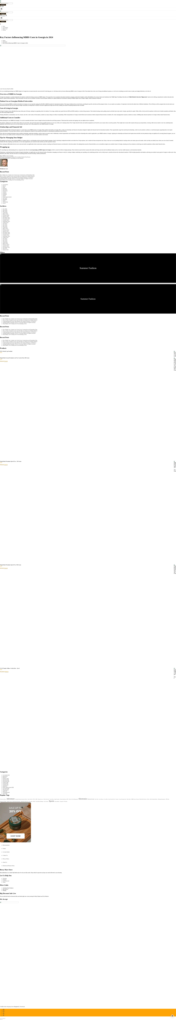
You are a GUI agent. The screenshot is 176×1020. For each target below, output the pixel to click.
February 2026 (6, 215)
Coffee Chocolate (46, 799)
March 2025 (5, 228)
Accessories (5, 27)
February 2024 (6, 244)
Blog (4, 187)
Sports (4, 200)
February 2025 (6, 230)
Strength (61, 801)
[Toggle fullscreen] (1, 1018)
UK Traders (65, 801)
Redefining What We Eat (25, 801)
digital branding (56, 799)
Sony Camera (46, 801)
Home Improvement (7, 197)
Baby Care (5, 28)
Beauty (4, 30)
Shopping (5, 199)
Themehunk (22, 1006)
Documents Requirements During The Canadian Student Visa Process (15, 157)
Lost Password (6, 881)
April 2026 (5, 212)
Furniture (5, 194)
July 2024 (5, 238)
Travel (4, 203)
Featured (5, 193)
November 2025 (6, 218)
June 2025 (5, 225)
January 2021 (6, 249)
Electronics (5, 190)
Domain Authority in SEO (64, 799)
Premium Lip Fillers (3, 801)
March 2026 (5, 214)
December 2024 (6, 232)
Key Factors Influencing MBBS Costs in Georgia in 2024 (26, 37)
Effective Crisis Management (73, 799)
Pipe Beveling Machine (153, 799)
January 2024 (6, 246)
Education (5, 88)
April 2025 (5, 227)
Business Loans (40, 799)
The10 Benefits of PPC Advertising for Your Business (11, 158)
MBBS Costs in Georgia (7, 155)
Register (4, 879)
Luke (1, 88)
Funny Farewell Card (111, 799)
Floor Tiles (96, 799)
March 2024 (5, 243)
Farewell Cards (91, 799)
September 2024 (6, 236)
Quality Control (9, 801)
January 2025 (6, 231)
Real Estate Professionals (16, 801)
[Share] (3, 1018)
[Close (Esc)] (4, 1018)
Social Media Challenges (39, 801)
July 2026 (5, 209)
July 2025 (5, 223)
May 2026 (5, 211)
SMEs (34, 801)
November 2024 (6, 233)
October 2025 (6, 220)
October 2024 (6, 235)
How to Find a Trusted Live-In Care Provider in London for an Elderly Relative (17, 176)
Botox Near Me (30, 799)
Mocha (148, 799)
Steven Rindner (57, 801)
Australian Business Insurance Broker (21, 799)
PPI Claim (167, 799)
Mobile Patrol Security (143, 799)
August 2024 (5, 237)
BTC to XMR (35, 799)
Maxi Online (129, 799)
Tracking (5, 878)
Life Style (5, 198)
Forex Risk (106, 799)
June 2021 (5, 248)
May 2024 (5, 241)
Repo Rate (31, 801)
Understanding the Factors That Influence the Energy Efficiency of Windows (16, 177)
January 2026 (6, 216)
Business (5, 188)
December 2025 (6, 217)
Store (4, 26)
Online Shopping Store (9, 1006)
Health (4, 195)
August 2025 (5, 222)
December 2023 (6, 247)
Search (3, 4)
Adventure (11, 799)
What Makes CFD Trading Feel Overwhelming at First (12, 179)
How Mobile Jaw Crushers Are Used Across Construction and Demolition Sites (17, 175)
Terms (4, 882)
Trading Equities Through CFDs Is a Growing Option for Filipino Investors (16, 178)
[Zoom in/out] (0, 1018)
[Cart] (88, 9)
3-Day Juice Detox (3, 799)
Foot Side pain (101, 799)
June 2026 (5, 210)
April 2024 (5, 242)
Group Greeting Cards (122, 799)
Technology (5, 202)
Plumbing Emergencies (161, 799)
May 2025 (5, 226)
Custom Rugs (52, 799)
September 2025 (6, 221)
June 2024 (5, 239)
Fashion (4, 192)
